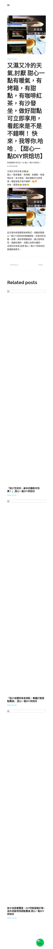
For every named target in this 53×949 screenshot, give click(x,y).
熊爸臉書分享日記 (14, 163)
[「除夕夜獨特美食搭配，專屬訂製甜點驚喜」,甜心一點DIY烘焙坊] (26, 597)
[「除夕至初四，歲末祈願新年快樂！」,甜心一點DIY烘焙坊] (26, 387)
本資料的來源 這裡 (16, 246)
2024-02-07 (11, 495)
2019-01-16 (12, 59)
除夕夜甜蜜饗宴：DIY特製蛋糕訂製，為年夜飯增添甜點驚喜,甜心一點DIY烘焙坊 (26, 911)
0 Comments (12, 166)
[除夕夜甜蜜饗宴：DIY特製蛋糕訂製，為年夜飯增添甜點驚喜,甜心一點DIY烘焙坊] (26, 807)
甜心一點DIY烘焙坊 (32, 163)
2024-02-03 (11, 705)
